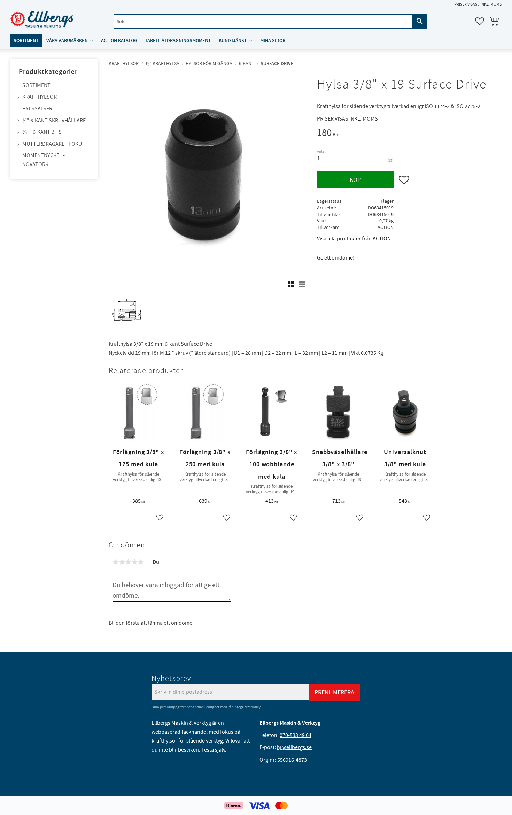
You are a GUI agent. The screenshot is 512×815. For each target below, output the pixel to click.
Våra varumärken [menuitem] (67, 40)
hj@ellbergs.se (294, 747)
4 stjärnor (134, 562)
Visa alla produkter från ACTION (354, 238)
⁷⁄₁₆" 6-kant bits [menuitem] (42, 132)
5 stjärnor (141, 562)
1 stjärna (116, 562)
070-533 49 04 (295, 735)
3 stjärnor (128, 562)
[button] (479, 21)
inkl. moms (491, 4)
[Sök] (419, 21)
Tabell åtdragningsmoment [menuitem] (178, 40)
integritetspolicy (247, 707)
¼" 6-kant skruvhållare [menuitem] (54, 120)
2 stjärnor (122, 562)
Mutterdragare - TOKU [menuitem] (52, 143)
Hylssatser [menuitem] (37, 108)
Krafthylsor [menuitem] (39, 96)
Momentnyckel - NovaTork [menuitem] (43, 160)
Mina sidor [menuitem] (272, 40)
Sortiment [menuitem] (26, 40)
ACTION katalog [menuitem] (119, 40)
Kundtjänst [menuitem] (233, 40)
